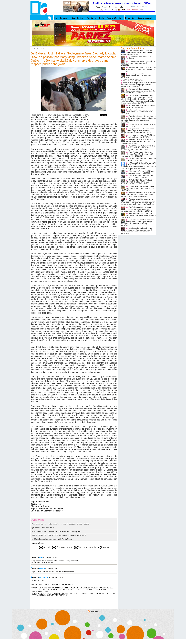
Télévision (91, 18)
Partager (105, 547)
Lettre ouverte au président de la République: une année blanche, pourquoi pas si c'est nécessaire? (138, 84)
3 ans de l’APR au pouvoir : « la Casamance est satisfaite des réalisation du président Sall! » (138, 91)
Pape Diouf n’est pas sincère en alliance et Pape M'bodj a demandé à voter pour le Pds (137, 154)
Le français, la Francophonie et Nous (142, 124)
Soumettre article (145, 18)
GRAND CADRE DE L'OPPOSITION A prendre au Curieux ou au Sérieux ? (59, 535)
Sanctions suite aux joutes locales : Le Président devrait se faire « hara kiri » (141, 214)
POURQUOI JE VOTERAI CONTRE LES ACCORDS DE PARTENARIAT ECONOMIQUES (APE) (138, 148)
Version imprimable (87, 547)
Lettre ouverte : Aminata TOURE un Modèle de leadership (140, 136)
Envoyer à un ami (64, 547)
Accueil (32, 49)
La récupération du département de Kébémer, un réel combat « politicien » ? (141, 187)
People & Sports (114, 18)
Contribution (77, 18)
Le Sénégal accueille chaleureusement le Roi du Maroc (52, 539)
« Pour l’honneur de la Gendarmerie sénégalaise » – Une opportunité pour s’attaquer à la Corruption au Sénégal (137, 222)
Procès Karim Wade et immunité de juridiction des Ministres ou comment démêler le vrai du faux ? (138, 194)
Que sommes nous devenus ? (43, 528)
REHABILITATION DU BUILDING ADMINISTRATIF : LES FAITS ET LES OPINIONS (138, 141)
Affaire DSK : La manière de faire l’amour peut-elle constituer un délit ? (139, 111)
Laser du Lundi (61, 18)
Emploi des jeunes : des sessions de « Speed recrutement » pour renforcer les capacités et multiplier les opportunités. (138, 118)
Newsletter (129, 18)
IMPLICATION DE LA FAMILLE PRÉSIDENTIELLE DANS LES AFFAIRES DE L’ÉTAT (136, 182)
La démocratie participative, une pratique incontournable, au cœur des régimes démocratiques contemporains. (137, 230)
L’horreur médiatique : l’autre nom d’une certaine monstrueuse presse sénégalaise (61, 524)
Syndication (94, 611)
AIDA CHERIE (128, 80)
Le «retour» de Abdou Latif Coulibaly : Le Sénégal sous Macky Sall (56, 531)
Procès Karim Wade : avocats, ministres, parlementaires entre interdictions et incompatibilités (136, 209)
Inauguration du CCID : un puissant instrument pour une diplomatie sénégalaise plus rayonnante (137, 131)
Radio (101, 18)
